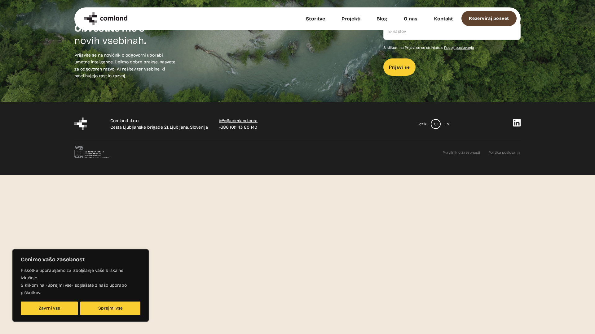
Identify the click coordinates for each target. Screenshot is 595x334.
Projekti (351, 19)
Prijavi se (399, 67)
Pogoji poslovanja (459, 47)
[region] (80, 285)
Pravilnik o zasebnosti (461, 152)
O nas (411, 19)
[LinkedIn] (517, 125)
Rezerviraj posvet (489, 18)
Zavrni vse (49, 308)
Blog (382, 19)
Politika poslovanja (504, 152)
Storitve (315, 19)
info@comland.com (238, 120)
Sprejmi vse (110, 308)
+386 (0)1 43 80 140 (238, 127)
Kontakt (443, 19)
